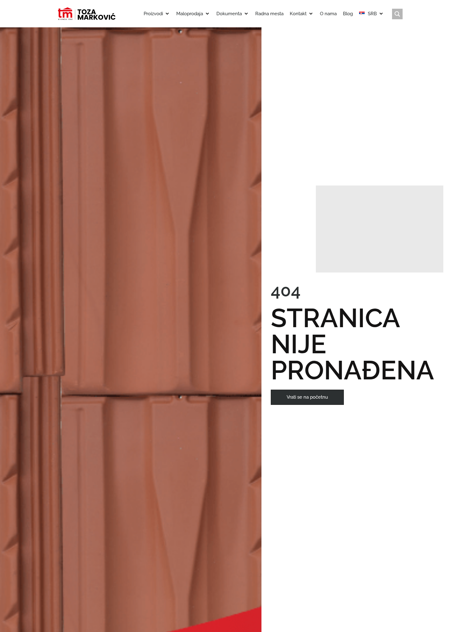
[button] (157, 14)
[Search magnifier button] (397, 14)
